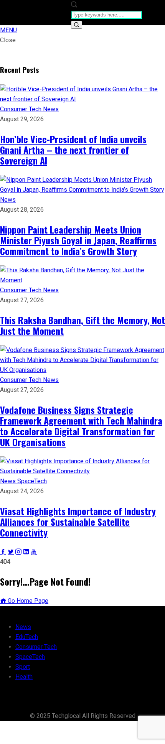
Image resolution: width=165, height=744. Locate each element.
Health (24, 676)
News (51, 109)
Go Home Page (27, 600)
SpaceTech (32, 481)
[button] (8, 30)
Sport (22, 666)
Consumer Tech (21, 109)
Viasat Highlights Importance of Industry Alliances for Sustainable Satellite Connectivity (78, 521)
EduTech (26, 636)
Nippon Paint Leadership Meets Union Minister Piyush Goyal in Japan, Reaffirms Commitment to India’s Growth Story (78, 240)
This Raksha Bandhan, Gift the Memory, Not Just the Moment (82, 325)
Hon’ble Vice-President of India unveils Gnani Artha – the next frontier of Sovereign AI (73, 149)
